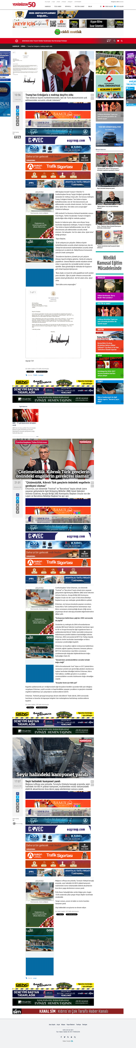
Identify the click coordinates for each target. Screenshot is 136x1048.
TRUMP (35, 375)
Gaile (53, 1)
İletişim (84, 1024)
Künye (63, 1024)
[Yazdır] (17, 120)
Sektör (101, 329)
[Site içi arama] (121, 41)
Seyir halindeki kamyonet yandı (32, 41)
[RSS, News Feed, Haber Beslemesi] (68, 1037)
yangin (35, 978)
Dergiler (101, 278)
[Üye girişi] (71, 1037)
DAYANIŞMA (78, 1)
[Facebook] (17, 107)
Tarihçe (78, 1024)
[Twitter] (17, 110)
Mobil (58, 1)
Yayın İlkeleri (71, 1024)
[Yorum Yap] (17, 124)
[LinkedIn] (17, 114)
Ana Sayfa (47, 1)
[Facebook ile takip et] (61, 1037)
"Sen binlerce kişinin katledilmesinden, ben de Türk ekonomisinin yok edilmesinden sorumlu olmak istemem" (56, 99)
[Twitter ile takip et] (64, 1037)
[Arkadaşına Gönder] (17, 117)
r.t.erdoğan (40, 375)
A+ (92, 95)
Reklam (64, 1)
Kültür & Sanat (104, 304)
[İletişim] (118, 41)
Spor (100, 355)
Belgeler (70, 1)
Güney (100, 381)
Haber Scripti (66, 1041)
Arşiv (58, 1024)
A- (92, 98)
